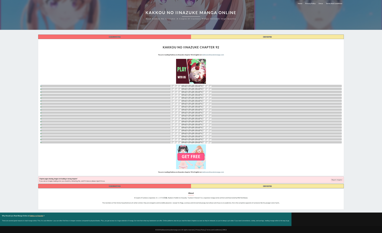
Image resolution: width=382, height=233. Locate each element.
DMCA (225, 230)
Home (300, 3)
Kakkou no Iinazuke (36, 216)
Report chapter (337, 180)
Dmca (321, 3)
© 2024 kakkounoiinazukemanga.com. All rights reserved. (174, 230)
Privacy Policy (310, 3)
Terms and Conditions (334, 3)
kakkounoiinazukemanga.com (213, 55)
